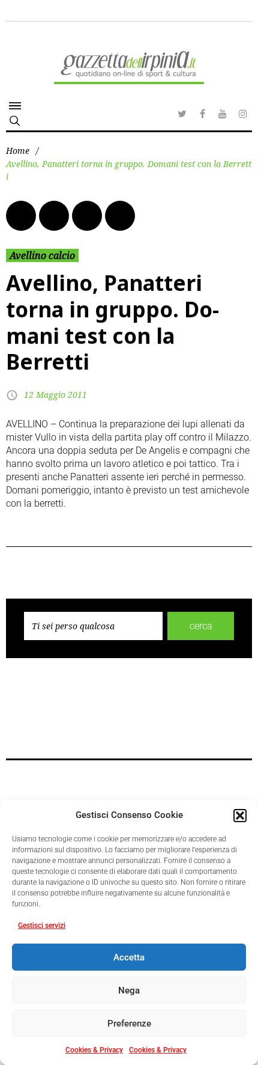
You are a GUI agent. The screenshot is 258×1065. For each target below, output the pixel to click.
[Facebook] (202, 114)
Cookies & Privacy (94, 1050)
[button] (240, 816)
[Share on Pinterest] (120, 216)
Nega (129, 990)
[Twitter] (182, 114)
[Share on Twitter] (54, 216)
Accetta (129, 957)
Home (17, 150)
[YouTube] (223, 114)
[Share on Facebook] (21, 216)
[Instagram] (243, 114)
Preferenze (129, 1023)
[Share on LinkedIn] (87, 216)
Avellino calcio (42, 255)
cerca (201, 626)
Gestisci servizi (41, 925)
